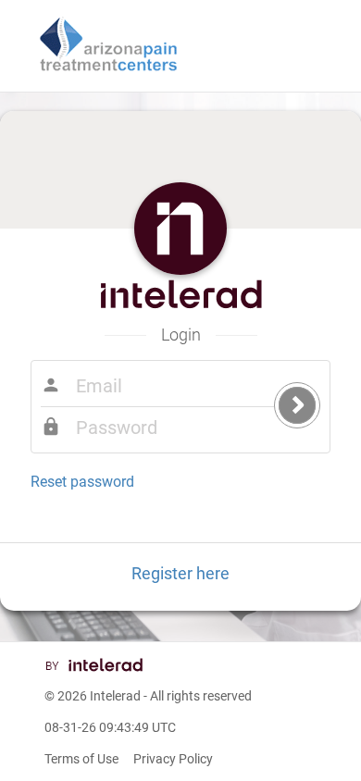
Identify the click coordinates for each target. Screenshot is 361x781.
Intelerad (115, 695)
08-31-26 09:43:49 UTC (110, 727)
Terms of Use (81, 758)
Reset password (82, 481)
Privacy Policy (173, 758)
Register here (180, 573)
